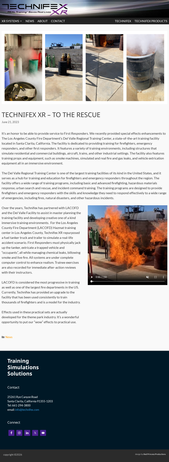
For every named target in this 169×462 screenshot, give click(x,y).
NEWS (30, 21)
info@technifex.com (27, 409)
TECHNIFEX (123, 21)
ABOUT (42, 21)
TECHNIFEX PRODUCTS (151, 21)
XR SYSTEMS (10, 21)
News (8, 337)
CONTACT (58, 21)
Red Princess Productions (155, 454)
